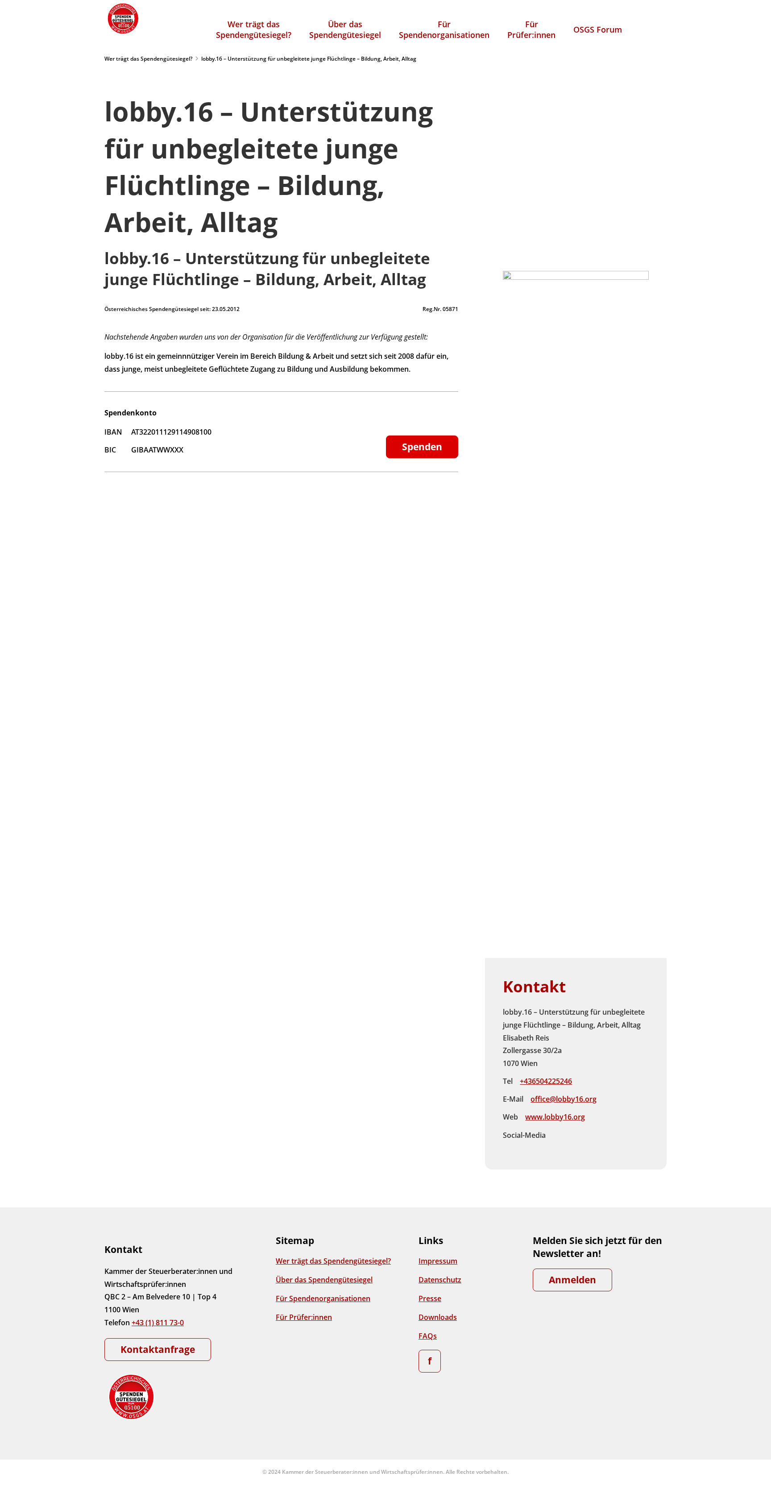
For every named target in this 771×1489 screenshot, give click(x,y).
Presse (430, 1298)
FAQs (428, 1336)
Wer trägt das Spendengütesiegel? (148, 58)
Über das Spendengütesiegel (324, 1280)
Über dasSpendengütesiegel (345, 29)
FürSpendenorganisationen (444, 29)
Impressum (438, 1261)
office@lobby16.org (564, 1099)
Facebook (560, 1135)
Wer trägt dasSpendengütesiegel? (253, 29)
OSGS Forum (597, 29)
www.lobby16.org (555, 1117)
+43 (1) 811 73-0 (158, 1322)
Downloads (438, 1317)
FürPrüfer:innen (531, 29)
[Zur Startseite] (122, 18)
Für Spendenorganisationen (323, 1298)
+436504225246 (546, 1081)
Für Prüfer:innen (304, 1317)
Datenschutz (440, 1280)
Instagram (579, 1135)
